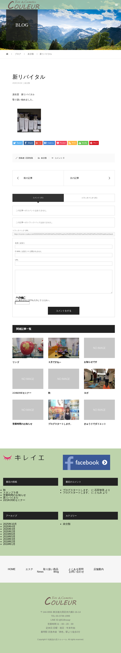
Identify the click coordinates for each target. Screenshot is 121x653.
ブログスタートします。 (60, 424)
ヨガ (86, 393)
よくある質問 (76, 569)
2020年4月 (9, 526)
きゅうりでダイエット (95, 424)
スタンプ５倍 (10, 492)
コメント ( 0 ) (38, 198)
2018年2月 (9, 541)
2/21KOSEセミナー (21, 393)
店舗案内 (99, 569)
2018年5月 (9, 536)
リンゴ (15, 362)
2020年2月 (9, 531)
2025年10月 (10, 524)
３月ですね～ (54, 362)
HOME (11, 569)
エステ (29, 569)
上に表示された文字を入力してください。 (33, 300)
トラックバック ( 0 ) (89, 198)
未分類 (27, 83)
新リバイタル (10, 497)
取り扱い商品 (50, 569)
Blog (56, 571)
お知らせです (90, 362)
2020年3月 (9, 529)
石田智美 (29, 158)
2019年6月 (9, 534)
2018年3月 (9, 539)
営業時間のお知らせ (22, 424)
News (40, 571)
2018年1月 (9, 544)
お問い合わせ (76, 571)
